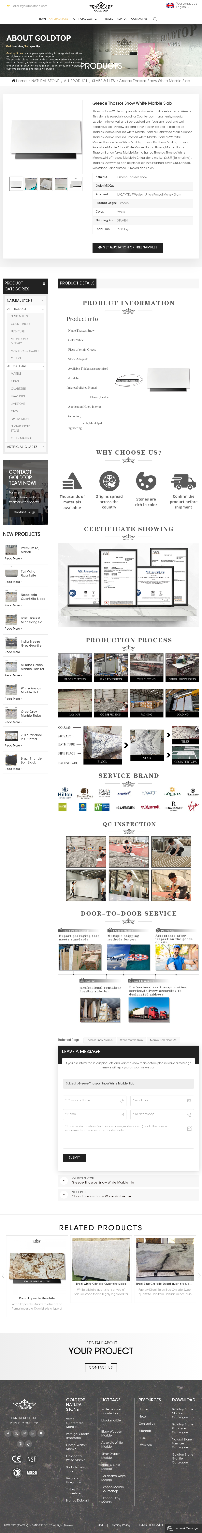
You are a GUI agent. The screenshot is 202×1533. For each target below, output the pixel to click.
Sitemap (145, 1431)
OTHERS (16, 358)
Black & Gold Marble (110, 1467)
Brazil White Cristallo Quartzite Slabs (37, 1284)
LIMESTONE (18, 404)
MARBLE (16, 374)
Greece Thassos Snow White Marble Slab (106, 1083)
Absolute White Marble (112, 1444)
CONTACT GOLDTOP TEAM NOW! (22, 478)
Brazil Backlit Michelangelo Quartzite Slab (32, 621)
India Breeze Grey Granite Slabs (31, 644)
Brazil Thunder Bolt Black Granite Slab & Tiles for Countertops (32, 761)
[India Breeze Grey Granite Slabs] (11, 642)
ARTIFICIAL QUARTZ (85, 19)
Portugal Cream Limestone (77, 1436)
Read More (12, 558)
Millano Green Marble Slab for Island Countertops (32, 667)
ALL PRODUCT (75, 81)
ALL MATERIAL (16, 366)
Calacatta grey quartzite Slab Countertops (166, 1284)
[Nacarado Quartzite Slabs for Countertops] (11, 596)
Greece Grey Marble (110, 1500)
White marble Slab (131, 1040)
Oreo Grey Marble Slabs (31, 714)
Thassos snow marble (100, 1040)
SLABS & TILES (103, 81)
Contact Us (139, 19)
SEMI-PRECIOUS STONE (20, 428)
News (143, 1416)
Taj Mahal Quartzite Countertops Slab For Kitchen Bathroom (33, 574)
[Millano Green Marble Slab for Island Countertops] (11, 666)
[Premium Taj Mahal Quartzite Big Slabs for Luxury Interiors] (11, 549)
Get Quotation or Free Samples (130, 247)
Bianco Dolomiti (77, 1500)
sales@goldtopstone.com (29, 6)
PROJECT (109, 19)
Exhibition (145, 1445)
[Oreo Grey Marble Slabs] (11, 713)
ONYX (15, 411)
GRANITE (16, 381)
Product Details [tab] (77, 283)
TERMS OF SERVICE (150, 1525)
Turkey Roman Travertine (76, 1491)
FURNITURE (17, 331)
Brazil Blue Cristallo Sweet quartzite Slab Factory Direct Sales (102, 1284)
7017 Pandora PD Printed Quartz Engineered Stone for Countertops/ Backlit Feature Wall (32, 738)
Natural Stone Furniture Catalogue (182, 1443)
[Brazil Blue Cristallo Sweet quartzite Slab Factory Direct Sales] (101, 1259)
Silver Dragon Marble (111, 1456)
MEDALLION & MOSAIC (19, 341)
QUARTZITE (18, 389)
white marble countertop (111, 1411)
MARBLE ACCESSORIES (25, 351)
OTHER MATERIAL (22, 438)
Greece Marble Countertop (112, 1489)
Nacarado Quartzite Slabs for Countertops (33, 597)
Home (42, 19)
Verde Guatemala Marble (74, 1423)
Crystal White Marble (75, 1447)
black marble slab (111, 1422)
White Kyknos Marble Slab (31, 690)
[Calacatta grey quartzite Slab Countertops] (165, 1259)
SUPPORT (123, 19)
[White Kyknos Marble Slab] (11, 689)
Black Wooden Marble (111, 1433)
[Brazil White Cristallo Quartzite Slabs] (37, 1259)
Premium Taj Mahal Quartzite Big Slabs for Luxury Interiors (33, 551)
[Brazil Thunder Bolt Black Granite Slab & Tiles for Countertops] (11, 759)
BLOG (143, 1438)
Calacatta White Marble (75, 1458)
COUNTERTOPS (20, 324)
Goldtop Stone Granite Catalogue (182, 1458)
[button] (199, 1275)
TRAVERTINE (18, 396)
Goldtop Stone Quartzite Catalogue (182, 1428)
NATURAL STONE (58, 19)
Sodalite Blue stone (75, 1469)
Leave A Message (186, 1528)
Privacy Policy (120, 1525)
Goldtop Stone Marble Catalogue (182, 1413)
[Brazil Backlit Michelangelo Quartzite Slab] (11, 619)
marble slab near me (163, 1040)
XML (101, 1525)
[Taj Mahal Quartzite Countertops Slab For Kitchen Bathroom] (11, 572)
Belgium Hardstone (73, 1480)
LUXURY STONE (20, 419)
